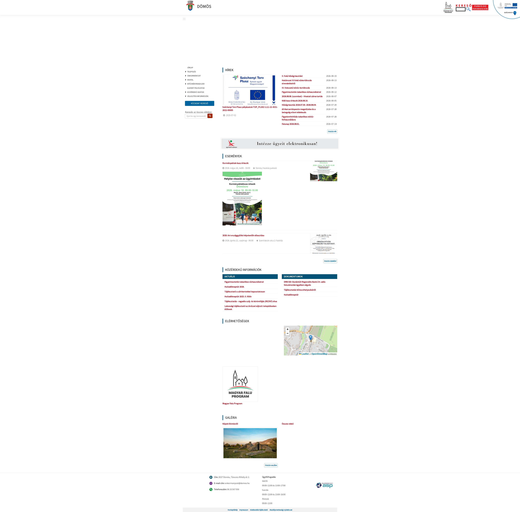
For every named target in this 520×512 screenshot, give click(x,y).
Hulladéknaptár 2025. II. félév (238, 296)
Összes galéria (271, 465)
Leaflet (305, 353)
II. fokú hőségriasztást (292, 76)
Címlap (190, 67)
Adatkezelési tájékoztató (259, 510)
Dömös (204, 6)
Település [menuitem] (191, 71)
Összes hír (332, 131)
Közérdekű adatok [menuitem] (195, 92)
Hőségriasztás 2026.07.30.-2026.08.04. (299, 104)
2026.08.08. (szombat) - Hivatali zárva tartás (302, 96)
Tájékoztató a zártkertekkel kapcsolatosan (245, 291)
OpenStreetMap (319, 353)
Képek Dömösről (230, 423)
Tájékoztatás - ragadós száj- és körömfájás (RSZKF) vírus (251, 301)
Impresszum (243, 510)
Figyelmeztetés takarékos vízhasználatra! (301, 92)
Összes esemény (330, 261)
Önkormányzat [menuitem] (194, 75)
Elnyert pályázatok (196, 88)
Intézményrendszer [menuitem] (195, 84)
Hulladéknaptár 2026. (234, 286)
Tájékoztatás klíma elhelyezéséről (300, 289)
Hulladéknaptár (291, 294)
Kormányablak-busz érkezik (235, 163)
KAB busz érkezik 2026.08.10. (295, 100)
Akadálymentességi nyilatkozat (281, 510)
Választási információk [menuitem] (197, 96)
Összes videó (288, 423)
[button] (310, 338)
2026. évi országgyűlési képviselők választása (243, 235)
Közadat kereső (199, 103)
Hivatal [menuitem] (190, 80)
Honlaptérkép (233, 510)
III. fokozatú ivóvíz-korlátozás (296, 87)
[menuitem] (200, 68)
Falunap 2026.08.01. (290, 124)
